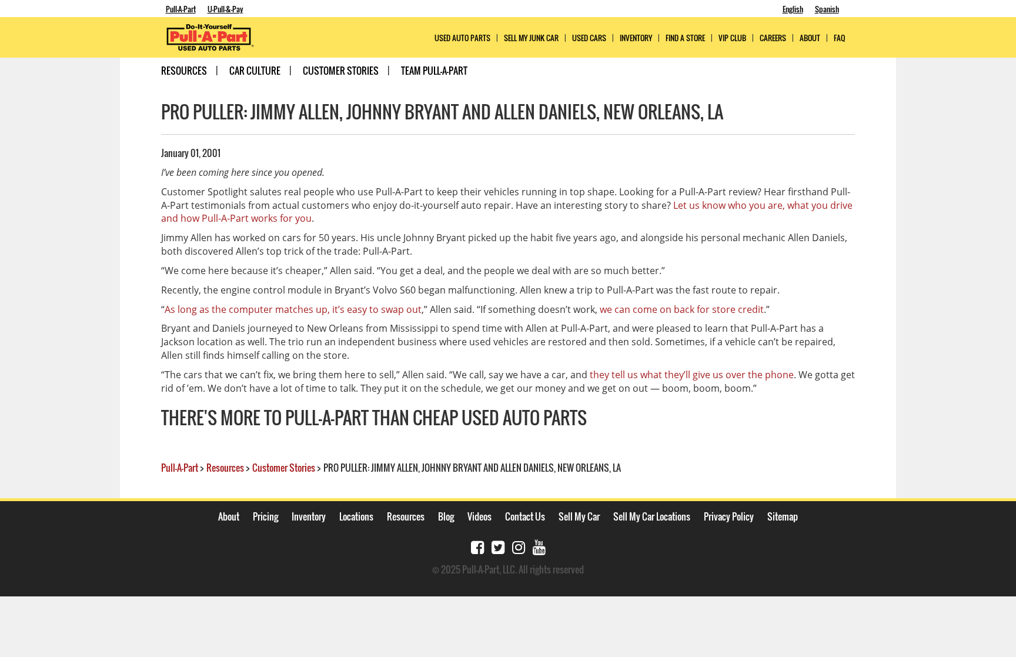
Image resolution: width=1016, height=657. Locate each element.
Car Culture (254, 71)
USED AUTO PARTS (462, 38)
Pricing (265, 516)
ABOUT (810, 38)
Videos (479, 516)
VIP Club (732, 38)
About (228, 516)
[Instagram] (518, 546)
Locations (356, 516)
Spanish (827, 9)
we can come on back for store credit (682, 309)
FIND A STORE (685, 38)
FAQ (839, 38)
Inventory (636, 38)
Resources (184, 71)
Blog (446, 516)
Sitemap (782, 516)
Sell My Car (579, 516)
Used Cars (589, 38)
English (793, 9)
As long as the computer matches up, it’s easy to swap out (293, 309)
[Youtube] (539, 546)
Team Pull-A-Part (434, 71)
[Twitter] (498, 546)
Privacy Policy (729, 516)
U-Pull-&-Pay (225, 9)
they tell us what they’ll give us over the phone (692, 374)
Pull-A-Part (181, 9)
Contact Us (525, 516)
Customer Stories (341, 71)
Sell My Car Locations (651, 516)
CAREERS (773, 38)
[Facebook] (477, 546)
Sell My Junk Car (531, 38)
